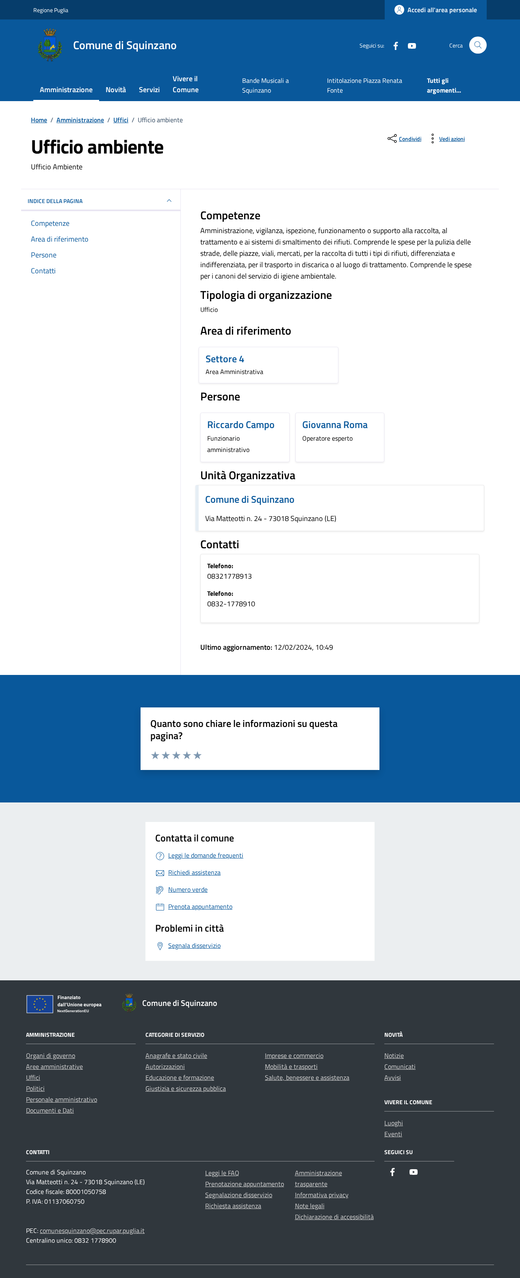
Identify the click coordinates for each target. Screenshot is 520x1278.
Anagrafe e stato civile (176, 1055)
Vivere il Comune (186, 84)
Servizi (149, 89)
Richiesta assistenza (233, 1206)
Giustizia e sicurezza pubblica (185, 1088)
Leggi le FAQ (222, 1173)
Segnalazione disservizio (238, 1195)
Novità (116, 89)
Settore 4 (225, 358)
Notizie (394, 1055)
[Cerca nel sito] (478, 45)
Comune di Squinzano (250, 499)
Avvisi (392, 1077)
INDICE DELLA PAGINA (55, 201)
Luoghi (393, 1123)
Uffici (33, 1077)
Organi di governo (50, 1055)
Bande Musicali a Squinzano (265, 85)
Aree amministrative (54, 1066)
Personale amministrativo (61, 1099)
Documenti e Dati (50, 1110)
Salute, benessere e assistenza (307, 1077)
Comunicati (400, 1066)
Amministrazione (66, 89)
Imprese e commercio (294, 1055)
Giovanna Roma (335, 424)
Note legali (310, 1206)
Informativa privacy (322, 1195)
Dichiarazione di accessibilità (334, 1217)
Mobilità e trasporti (291, 1066)
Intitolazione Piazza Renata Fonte (364, 85)
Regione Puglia (50, 10)
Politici (35, 1088)
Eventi (393, 1134)
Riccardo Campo (241, 424)
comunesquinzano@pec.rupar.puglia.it (92, 1230)
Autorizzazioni (165, 1066)
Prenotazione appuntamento (244, 1184)
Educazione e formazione (179, 1077)
